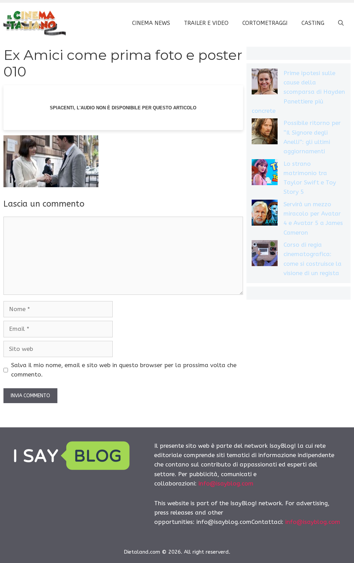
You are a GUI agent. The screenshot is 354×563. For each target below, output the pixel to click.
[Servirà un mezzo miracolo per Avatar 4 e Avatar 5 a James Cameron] (265, 214)
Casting (312, 23)
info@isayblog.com (225, 483)
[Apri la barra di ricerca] (341, 23)
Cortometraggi (265, 23)
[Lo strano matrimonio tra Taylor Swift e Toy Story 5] (265, 173)
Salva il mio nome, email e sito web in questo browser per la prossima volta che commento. (123, 370)
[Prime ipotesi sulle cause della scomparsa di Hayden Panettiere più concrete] (265, 83)
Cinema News (151, 23)
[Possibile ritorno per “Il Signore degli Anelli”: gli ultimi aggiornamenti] (265, 132)
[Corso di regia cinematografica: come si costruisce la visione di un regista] (265, 254)
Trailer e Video (206, 23)
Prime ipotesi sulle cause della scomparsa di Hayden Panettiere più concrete (298, 92)
